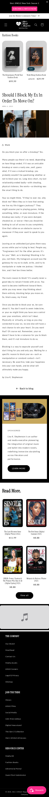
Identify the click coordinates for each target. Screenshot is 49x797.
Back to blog (26, 388)
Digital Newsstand (13, 725)
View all (24, 595)
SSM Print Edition (13, 719)
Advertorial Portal (13, 768)
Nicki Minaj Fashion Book (36, 75)
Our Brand (10, 644)
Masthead (9, 650)
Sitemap (9, 682)
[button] (6, 25)
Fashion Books (11, 762)
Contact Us (10, 656)
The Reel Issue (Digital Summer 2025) (36, 533)
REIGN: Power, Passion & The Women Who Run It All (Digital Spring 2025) (12, 580)
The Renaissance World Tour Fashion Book (12, 76)
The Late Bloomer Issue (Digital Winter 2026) (12, 533)
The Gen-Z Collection (14, 731)
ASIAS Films (10, 706)
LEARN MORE (18, 468)
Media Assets (11, 663)
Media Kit (9, 756)
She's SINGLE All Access (15, 738)
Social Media (11, 712)
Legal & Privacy (12, 675)
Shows (8, 700)
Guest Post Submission (15, 775)
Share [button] (7, 145)
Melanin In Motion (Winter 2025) (36, 579)
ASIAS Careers (11, 669)
